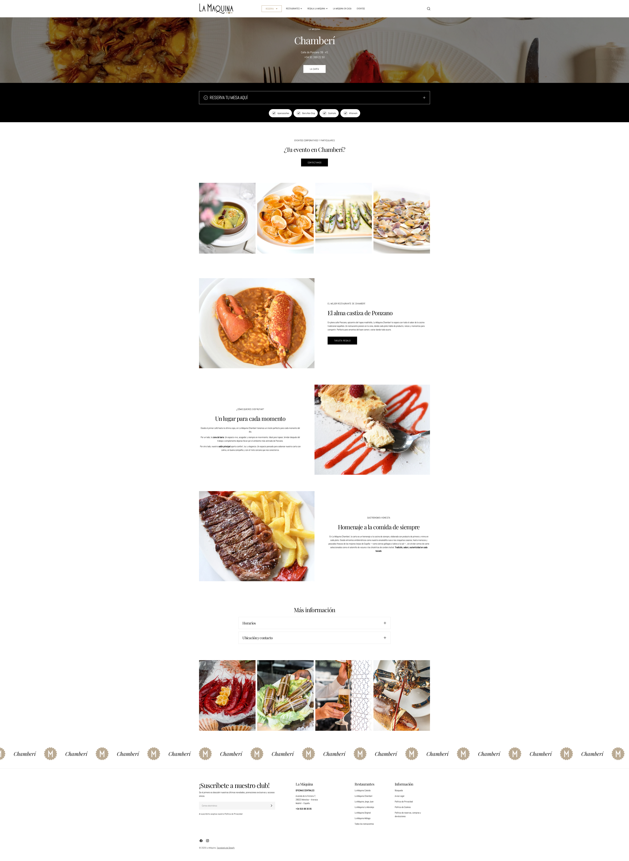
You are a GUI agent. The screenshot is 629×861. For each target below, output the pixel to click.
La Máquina (211, 847)
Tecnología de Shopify (226, 847)
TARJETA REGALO (342, 340)
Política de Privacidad (404, 801)
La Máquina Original (363, 812)
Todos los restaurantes (364, 823)
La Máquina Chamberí (363, 795)
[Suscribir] (271, 805)
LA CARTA (314, 68)
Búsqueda (399, 790)
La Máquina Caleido (363, 790)
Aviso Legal (399, 795)
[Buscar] (428, 8)
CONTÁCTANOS (315, 162)
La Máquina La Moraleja (364, 807)
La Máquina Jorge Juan (364, 801)
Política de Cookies (403, 807)
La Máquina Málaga (362, 818)
